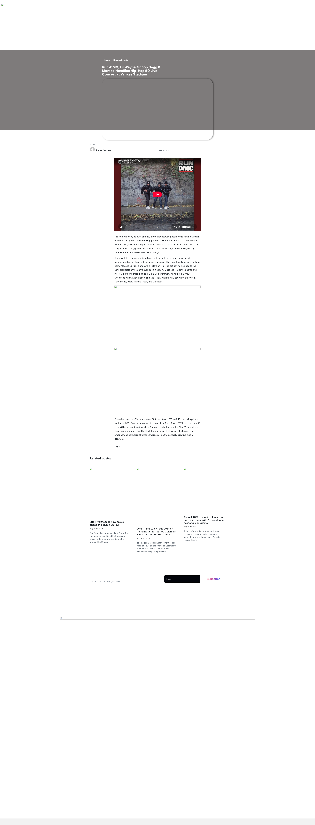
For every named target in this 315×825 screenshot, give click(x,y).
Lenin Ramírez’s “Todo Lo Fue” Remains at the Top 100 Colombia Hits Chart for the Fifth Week (156, 531)
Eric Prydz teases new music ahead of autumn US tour (107, 523)
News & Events (120, 60)
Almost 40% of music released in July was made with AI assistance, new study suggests (204, 520)
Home (107, 60)
